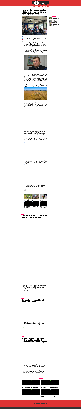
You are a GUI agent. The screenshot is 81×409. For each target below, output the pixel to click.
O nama (48, 6)
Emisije (50, 6)
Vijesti (30, 6)
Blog (36, 6)
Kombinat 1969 (33, 6)
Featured (29, 183)
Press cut (39, 6)
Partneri (42, 6)
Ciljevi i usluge (45, 6)
